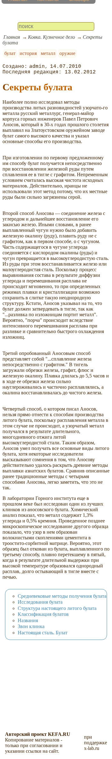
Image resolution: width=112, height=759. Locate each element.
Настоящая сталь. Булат (43, 632)
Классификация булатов (43, 614)
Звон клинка (31, 626)
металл (48, 53)
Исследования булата (40, 602)
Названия (28, 620)
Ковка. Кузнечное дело (51, 37)
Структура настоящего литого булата (57, 608)
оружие (67, 53)
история (28, 53)
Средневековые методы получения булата (62, 596)
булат (10, 53)
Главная (11, 37)
